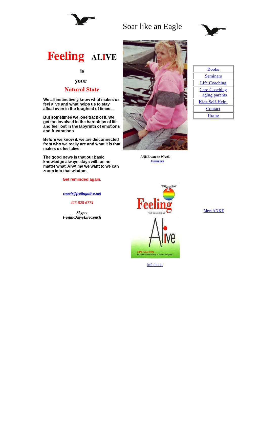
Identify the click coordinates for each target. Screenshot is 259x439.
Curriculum (157, 161)
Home (213, 115)
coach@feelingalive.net (82, 193)
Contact (213, 108)
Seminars (213, 76)
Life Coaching (213, 82)
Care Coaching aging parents (213, 92)
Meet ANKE (214, 211)
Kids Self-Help (213, 101)
